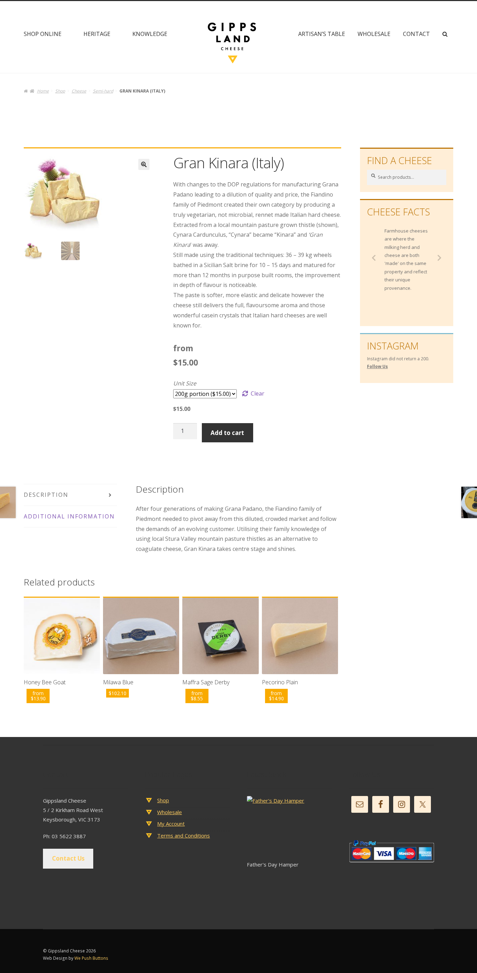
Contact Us (68, 858)
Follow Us (377, 366)
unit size (184, 383)
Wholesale (374, 34)
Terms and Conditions (183, 835)
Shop (60, 91)
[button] (143, 164)
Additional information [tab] (69, 516)
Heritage (96, 34)
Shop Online (42, 34)
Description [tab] (46, 495)
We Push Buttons (91, 958)
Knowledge (149, 34)
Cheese (79, 91)
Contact (416, 34)
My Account (171, 823)
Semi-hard (103, 91)
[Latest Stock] (289, 828)
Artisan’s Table (321, 34)
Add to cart (227, 433)
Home (43, 91)
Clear (257, 393)
